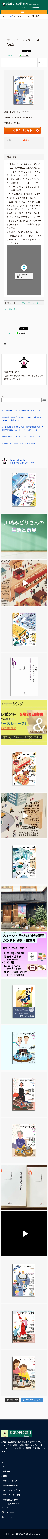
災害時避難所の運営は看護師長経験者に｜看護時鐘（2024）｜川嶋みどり (21, 422)
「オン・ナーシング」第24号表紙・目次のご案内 (20, 440)
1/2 (9, 294)
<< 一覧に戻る (10, 313)
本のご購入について (11, 1503)
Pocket (10, 56)
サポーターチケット (11, 1489)
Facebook (11, 1516)
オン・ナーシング (30, 306)
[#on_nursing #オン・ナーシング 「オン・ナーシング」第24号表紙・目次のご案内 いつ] (24, 632)
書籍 (5, 1479)
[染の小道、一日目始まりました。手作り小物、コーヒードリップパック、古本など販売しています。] (24, 911)
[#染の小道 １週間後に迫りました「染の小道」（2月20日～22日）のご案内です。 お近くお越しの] (24, 958)
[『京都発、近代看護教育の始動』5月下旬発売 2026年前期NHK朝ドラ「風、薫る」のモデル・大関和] (24, 679)
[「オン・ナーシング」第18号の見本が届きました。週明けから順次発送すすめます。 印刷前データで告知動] (24, 1236)
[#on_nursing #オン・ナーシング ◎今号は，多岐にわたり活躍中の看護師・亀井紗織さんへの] (24, 1329)
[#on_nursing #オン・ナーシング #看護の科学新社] (24, 818)
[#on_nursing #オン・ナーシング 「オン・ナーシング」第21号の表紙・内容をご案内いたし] (24, 1051)
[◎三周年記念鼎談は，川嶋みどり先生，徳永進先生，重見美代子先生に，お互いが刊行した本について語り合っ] (24, 1283)
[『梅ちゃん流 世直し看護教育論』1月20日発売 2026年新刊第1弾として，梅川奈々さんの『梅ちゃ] (24, 1004)
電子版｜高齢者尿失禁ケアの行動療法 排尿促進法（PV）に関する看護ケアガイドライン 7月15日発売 (23, 431)
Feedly (9, 1520)
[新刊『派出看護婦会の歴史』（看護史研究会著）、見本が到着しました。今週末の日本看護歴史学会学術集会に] (24, 1190)
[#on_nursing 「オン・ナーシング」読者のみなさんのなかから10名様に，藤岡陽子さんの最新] (24, 725)
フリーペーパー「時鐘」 (12, 1498)
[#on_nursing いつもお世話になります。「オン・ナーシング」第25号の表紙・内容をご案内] (24, 493)
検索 (3, 400)
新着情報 (6, 1475)
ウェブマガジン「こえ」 (12, 1494)
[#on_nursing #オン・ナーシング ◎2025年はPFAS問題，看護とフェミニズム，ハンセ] (24, 1376)
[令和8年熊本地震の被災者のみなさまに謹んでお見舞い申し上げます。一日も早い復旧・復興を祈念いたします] (24, 539)
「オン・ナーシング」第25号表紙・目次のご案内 (20, 414)
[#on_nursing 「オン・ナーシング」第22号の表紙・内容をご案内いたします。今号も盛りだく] (24, 865)
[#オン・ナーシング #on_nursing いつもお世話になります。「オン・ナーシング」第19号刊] (24, 1144)
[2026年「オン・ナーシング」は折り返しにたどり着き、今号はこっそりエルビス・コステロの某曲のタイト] (24, 586)
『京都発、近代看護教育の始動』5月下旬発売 (19, 447)
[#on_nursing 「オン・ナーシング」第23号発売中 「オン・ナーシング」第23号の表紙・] (24, 772)
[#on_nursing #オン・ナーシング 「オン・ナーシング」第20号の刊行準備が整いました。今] (24, 1097)
